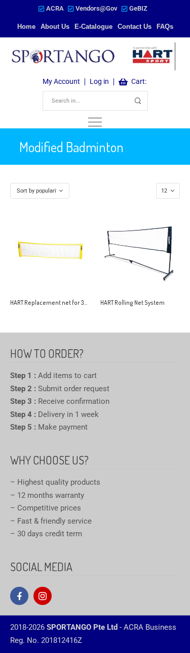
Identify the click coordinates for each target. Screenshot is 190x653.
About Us (55, 26)
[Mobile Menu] (95, 122)
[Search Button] (138, 100)
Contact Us (134, 26)
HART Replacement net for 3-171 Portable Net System (79, 302)
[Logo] (92, 56)
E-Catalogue (93, 26)
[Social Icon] (19, 596)
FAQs (165, 26)
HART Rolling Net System (132, 302)
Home (26, 26)
